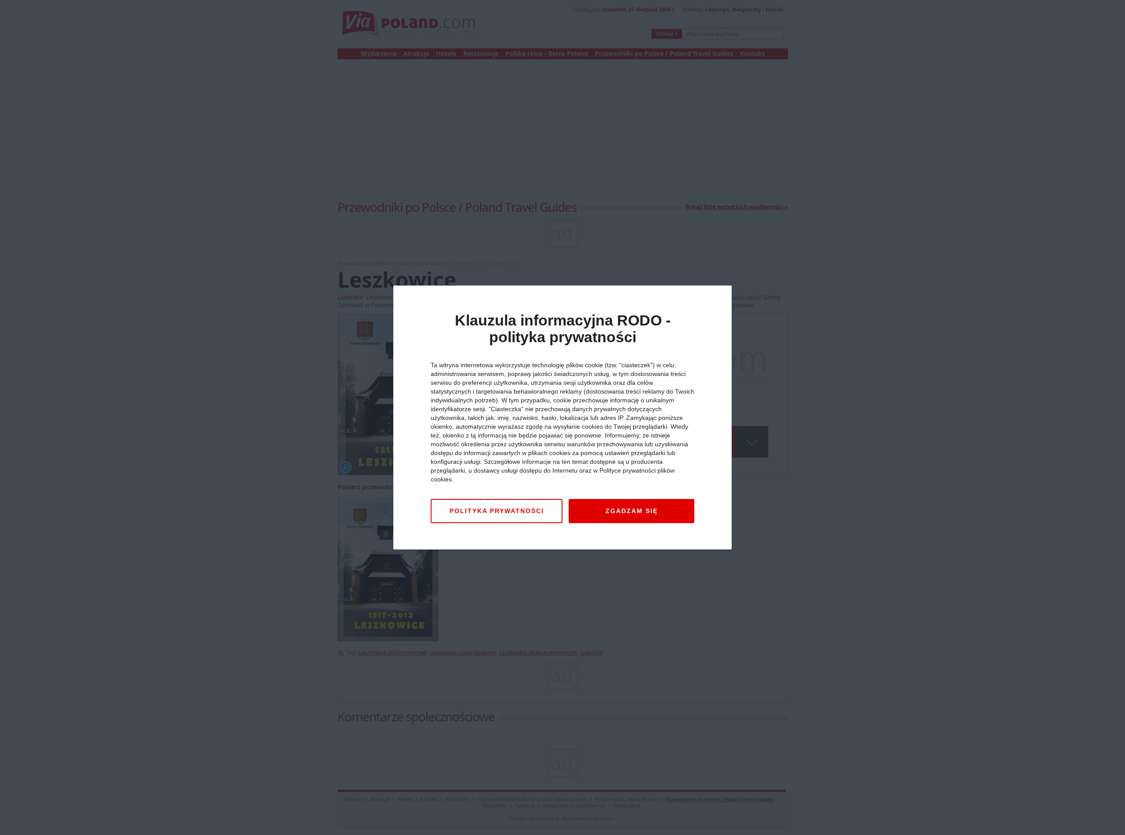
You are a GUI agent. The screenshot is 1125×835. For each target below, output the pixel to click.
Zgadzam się (632, 510)
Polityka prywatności (497, 510)
